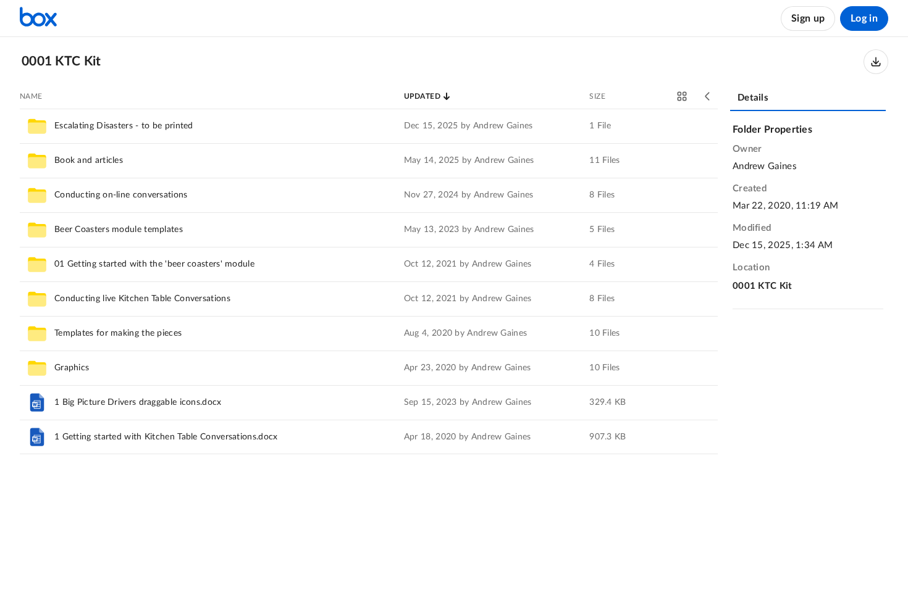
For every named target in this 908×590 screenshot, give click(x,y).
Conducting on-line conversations (121, 195)
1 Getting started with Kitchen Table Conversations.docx (166, 437)
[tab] (808, 98)
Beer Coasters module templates (118, 229)
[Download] (876, 61)
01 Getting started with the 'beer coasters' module (154, 264)
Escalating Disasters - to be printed (123, 126)
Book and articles (88, 160)
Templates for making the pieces (118, 333)
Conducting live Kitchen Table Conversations (142, 298)
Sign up (808, 18)
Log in (864, 18)
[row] (369, 126)
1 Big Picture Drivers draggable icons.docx (138, 402)
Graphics (71, 368)
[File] (37, 402)
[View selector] (682, 96)
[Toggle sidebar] (708, 96)
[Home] (38, 18)
